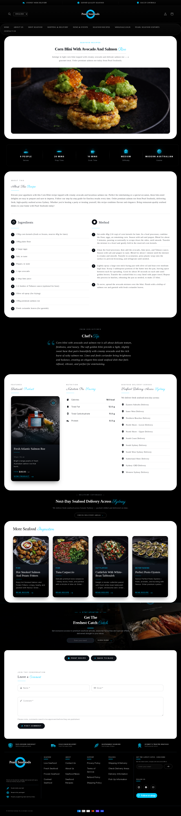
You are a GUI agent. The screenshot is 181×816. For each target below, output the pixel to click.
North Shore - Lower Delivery (139, 425)
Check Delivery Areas (119, 768)
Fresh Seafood (51, 768)
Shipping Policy (94, 783)
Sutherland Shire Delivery (137, 459)
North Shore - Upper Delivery (139, 432)
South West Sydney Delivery (139, 452)
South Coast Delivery (135, 438)
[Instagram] (139, 787)
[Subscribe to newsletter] (168, 766)
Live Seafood (50, 763)
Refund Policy (93, 777)
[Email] (153, 787)
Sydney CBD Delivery (136, 465)
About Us (69, 768)
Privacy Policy (93, 763)
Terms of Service (91, 770)
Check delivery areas (90, 515)
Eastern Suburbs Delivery (137, 405)
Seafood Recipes (69, 781)
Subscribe (105, 640)
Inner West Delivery (135, 411)
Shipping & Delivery (118, 763)
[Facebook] (146, 787)
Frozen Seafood (51, 774)
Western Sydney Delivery (137, 472)
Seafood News (72, 774)
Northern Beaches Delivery (138, 418)
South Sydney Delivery (136, 445)
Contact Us (70, 763)
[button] (9, 14)
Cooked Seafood (48, 781)
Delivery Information (118, 774)
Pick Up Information (118, 779)
